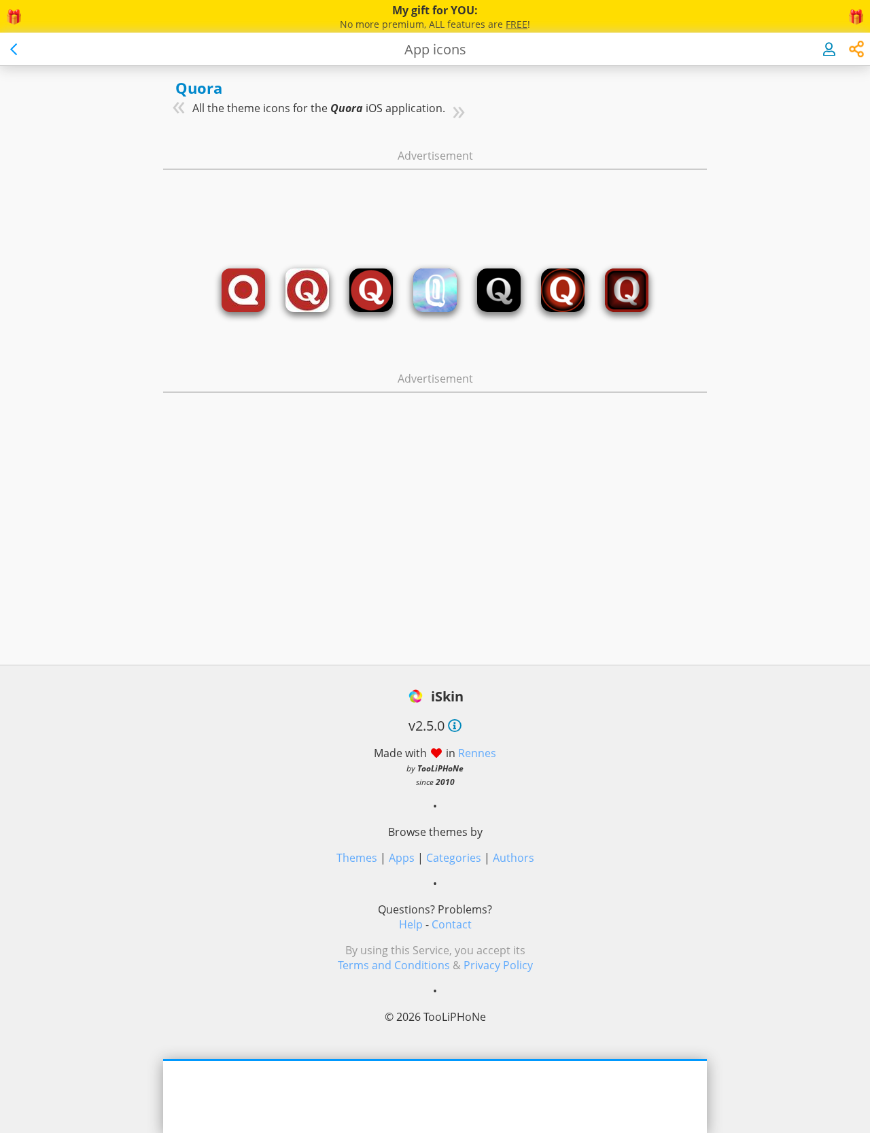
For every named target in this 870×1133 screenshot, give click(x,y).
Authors (513, 857)
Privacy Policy (498, 965)
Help (411, 924)
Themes (356, 857)
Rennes (477, 753)
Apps (402, 857)
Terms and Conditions (394, 965)
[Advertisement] (435, 206)
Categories (453, 857)
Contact (452, 924)
